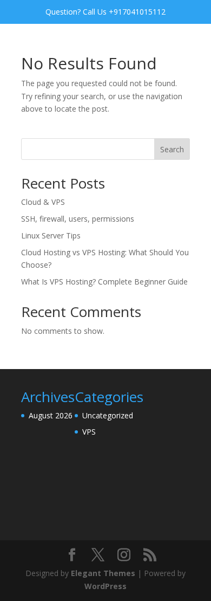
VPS (89, 431)
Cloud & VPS (43, 202)
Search (172, 149)
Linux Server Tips (51, 235)
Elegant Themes (103, 573)
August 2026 (50, 415)
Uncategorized (107, 415)
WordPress (105, 586)
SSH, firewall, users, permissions (77, 219)
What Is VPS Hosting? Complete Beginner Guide (104, 281)
